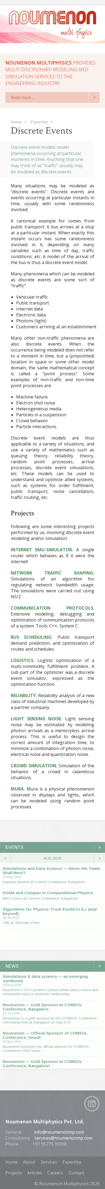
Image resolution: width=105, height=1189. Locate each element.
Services (49, 1162)
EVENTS (53, 847)
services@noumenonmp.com (63, 1138)
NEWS (53, 966)
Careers (55, 1173)
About (29, 1162)
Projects (13, 1173)
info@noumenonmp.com (59, 1132)
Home (11, 1162)
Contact (76, 1173)
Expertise (71, 1162)
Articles (34, 1173)
